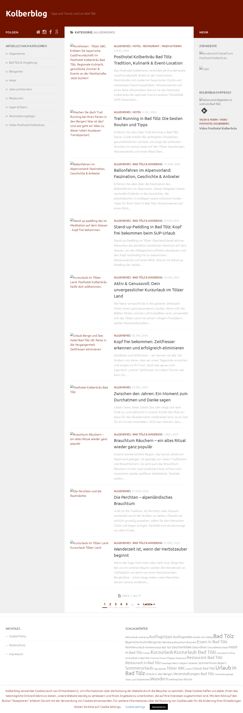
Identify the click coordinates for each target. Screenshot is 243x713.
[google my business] (56, 32)
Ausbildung (143, 637)
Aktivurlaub (131, 637)
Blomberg (168, 642)
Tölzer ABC (176, 668)
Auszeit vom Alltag (203, 637)
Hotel (137, 46)
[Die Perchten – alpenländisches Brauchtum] (89, 508)
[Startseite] (38, 32)
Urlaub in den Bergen (159, 674)
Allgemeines (122, 46)
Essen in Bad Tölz (212, 641)
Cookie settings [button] (135, 707)
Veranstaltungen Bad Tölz (193, 673)
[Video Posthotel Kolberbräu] (218, 107)
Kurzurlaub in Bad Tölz (137, 658)
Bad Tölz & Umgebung (148, 164)
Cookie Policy (17, 636)
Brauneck (191, 642)
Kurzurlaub (162, 652)
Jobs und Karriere (20, 89)
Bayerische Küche (136, 642)
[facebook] (50, 32)
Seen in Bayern (180, 663)
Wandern (159, 678)
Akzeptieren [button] (159, 706)
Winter (188, 679)
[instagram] (44, 32)
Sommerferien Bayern (212, 663)
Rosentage (166, 663)
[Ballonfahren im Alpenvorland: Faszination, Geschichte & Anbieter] (89, 181)
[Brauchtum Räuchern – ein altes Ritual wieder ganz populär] (89, 451)
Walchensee (143, 679)
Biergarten (16, 71)
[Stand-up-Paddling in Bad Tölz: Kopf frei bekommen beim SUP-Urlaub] (89, 237)
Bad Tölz (223, 636)
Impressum (16, 654)
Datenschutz (17, 645)
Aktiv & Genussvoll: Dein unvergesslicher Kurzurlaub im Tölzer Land (148, 289)
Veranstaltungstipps (22, 116)
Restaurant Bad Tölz (204, 657)
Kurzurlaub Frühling (226, 652)
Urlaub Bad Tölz (203, 668)
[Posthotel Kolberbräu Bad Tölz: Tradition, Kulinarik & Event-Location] (89, 63)
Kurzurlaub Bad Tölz (195, 652)
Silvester (193, 663)
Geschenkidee (181, 647)
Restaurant (151, 46)
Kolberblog (26, 13)
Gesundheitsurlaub (217, 647)
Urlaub (189, 668)
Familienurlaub (135, 647)
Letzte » (149, 604)
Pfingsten (170, 657)
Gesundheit (199, 647)
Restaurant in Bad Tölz (143, 662)
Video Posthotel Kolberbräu (27, 125)
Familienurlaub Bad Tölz (158, 647)
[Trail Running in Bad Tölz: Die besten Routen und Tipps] (89, 129)
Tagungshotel (160, 668)
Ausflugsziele (182, 637)
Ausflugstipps (160, 636)
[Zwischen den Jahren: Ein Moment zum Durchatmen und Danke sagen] (89, 404)
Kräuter (146, 652)
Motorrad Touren (158, 657)
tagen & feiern (171, 46)
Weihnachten (176, 679)
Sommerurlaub (139, 667)
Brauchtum (180, 642)
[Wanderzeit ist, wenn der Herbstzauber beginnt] (89, 559)
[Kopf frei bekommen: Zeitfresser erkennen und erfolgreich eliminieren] (89, 352)
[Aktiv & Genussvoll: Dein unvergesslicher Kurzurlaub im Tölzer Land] (89, 294)
